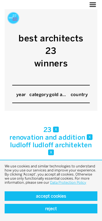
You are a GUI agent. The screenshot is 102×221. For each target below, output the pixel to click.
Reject (51, 208)
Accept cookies (51, 196)
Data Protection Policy (68, 182)
